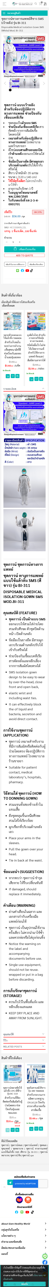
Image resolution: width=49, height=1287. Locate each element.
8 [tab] (38, 90)
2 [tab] (14, 90)
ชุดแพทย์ (5, 1148)
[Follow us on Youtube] (26, 270)
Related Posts (12, 1046)
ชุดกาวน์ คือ (15, 1155)
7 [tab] (34, 90)
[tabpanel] (15, 83)
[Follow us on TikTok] (31, 270)
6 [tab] (30, 90)
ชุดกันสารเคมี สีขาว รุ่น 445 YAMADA (36, 1089)
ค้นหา (35, 3)
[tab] (24, 389)
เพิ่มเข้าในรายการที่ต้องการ (15, 264)
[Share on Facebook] (22, 270)
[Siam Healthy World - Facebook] (16, 1212)
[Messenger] (45, 1263)
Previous (5, 83)
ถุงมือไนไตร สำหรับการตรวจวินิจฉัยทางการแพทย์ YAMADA (36, 338)
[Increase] (19, 242)
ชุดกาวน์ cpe (28, 1155)
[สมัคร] (10, 1182)
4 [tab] (22, 90)
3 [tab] (18, 90)
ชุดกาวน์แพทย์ (31, 1145)
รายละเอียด (9, 388)
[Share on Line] (17, 270)
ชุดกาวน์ (5, 1145)
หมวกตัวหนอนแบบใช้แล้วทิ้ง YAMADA (13, 336)
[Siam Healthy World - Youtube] (27, 1212)
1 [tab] (10, 90)
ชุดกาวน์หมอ (16, 1145)
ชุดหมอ (43, 1145)
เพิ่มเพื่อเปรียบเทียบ (36, 264)
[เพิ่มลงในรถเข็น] (8, 376)
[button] (13, 376)
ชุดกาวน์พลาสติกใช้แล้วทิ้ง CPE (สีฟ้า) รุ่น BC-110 (12, 1090)
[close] (46, 1283)
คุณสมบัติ (8, 1034)
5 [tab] (26, 90)
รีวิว (5, 1040)
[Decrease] (6, 242)
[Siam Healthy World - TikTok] (32, 1212)
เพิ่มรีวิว (8, 211)
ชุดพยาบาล (18, 1148)
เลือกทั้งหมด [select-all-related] (8, 305)
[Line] (45, 1257)
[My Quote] (45, 4)
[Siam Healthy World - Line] (22, 1212)
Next (44, 83)
